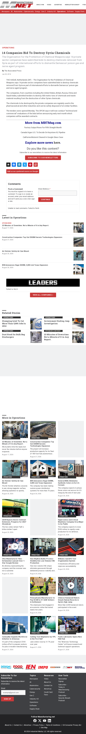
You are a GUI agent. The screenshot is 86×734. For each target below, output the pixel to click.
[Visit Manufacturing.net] (68, 667)
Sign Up (7, 699)
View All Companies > (43, 295)
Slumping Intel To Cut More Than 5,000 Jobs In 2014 (14, 323)
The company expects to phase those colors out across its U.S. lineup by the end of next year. (70, 490)
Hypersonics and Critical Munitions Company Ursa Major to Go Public (70, 522)
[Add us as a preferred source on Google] (36, 165)
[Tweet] (25, 165)
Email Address (44, 189)
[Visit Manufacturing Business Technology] (80, 667)
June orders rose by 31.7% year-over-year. (42, 643)
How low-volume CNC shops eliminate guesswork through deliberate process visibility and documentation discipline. (42, 568)
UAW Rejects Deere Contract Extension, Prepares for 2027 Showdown (14, 522)
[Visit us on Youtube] (44, 720)
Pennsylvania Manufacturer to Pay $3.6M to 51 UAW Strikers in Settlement (42, 600)
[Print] (8, 165)
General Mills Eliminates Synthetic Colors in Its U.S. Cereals (69, 483)
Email (3, 688)
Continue (45, 200)
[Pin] (30, 165)
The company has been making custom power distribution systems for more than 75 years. (42, 488)
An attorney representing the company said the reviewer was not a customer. (14, 568)
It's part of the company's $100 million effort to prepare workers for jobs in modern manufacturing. (14, 644)
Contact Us (18, 725)
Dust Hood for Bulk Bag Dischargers (13, 335)
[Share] (14, 165)
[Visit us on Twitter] (39, 720)
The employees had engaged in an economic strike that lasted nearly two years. (42, 607)
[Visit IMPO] (43, 667)
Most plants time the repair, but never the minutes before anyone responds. (14, 449)
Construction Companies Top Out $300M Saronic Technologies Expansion (32, 237)
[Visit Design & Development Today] (6, 667)
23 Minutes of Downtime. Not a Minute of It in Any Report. (25, 225)
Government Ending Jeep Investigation (57, 322)
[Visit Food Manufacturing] (18, 667)
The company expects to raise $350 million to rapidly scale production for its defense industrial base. (69, 529)
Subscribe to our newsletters (43, 158)
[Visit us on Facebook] (34, 720)
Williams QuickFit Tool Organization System (67, 560)
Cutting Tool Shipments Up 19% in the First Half (43, 638)
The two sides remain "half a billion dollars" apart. (13, 528)
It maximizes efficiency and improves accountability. (68, 565)
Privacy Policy (38, 725)
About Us (8, 725)
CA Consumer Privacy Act (72, 725)
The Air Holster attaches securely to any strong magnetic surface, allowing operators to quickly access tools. (14, 488)
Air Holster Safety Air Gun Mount (15, 251)
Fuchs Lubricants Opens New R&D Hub (70, 638)
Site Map (44, 728)
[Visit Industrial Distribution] (55, 667)
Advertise (27, 725)
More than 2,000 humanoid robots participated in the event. (70, 606)
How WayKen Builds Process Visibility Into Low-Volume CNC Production (42, 561)
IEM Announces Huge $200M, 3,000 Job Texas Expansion (25, 265)
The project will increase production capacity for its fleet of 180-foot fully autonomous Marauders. (42, 451)
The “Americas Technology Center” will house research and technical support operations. (70, 644)
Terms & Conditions (53, 725)
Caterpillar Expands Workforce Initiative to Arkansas (14, 638)
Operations (8, 48)
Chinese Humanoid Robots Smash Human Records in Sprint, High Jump (68, 600)
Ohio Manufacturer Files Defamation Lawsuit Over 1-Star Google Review (13, 561)
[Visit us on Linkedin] (49, 720)
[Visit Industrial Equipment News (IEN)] (31, 667)
